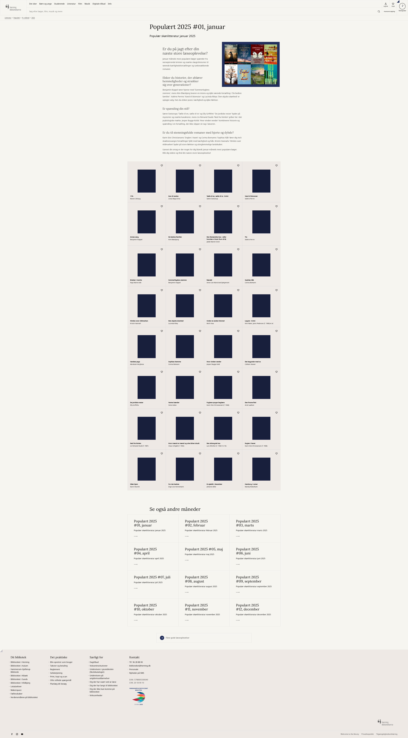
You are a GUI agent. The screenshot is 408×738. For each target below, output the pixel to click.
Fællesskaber (16, 367)
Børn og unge (45, 3)
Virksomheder (96, 369)
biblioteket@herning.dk (140, 339)
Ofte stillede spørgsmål (60, 353)
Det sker (33, 3)
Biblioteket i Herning (20, 335)
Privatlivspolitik (367, 407)
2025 (33, 27)
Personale (133, 343)
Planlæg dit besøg (58, 357)
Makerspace (16, 363)
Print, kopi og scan (58, 350)
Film (80, 3)
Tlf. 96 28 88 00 (136, 335)
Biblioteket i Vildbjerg (20, 356)
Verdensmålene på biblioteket (24, 370)
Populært (16, 27)
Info (110, 3)
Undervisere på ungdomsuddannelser (100, 350)
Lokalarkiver (16, 360)
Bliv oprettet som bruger (61, 335)
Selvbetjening (56, 346)
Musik (87, 3)
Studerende (59, 3)
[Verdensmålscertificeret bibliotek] (138, 369)
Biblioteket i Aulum (19, 339)
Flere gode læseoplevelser (177, 311)
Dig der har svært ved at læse (103, 355)
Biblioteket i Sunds (19, 352)
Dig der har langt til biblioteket (104, 359)
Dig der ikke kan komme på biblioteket (102, 364)
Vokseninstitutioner (99, 339)
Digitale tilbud (99, 3)
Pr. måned (25, 27)
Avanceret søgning (389, 11)
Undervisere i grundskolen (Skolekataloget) (101, 344)
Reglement (55, 343)
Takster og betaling (59, 339)
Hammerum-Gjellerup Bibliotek (20, 344)
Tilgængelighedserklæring (386, 407)
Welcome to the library (350, 407)
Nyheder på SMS (136, 346)
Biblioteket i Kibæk (19, 349)
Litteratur (71, 3)
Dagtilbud (94, 335)
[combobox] (204, 11)
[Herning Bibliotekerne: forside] (13, 7)
